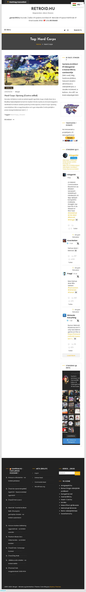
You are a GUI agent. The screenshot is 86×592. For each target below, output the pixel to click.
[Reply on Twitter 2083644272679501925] (69, 225)
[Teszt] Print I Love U (15, 500)
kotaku (63, 502)
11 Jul (71, 243)
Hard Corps (14, 115)
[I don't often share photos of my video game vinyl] (65, 398)
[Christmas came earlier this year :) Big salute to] (71, 417)
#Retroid (71, 217)
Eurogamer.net (67, 494)
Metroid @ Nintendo (69, 508)
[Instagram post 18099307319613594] (65, 392)
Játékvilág (9, 88)
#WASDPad (72, 213)
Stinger (17, 92)
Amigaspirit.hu (66, 485)
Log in (37, 473)
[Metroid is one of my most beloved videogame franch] (65, 423)
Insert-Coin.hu (66, 499)
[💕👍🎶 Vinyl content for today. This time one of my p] (71, 423)
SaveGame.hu (66, 514)
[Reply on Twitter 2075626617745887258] (69, 298)
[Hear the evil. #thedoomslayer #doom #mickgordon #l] (65, 430)
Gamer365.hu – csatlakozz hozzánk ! (16, 471)
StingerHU (71, 175)
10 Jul (75, 273)
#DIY (75, 215)
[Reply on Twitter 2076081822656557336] (69, 256)
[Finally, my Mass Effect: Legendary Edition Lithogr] (65, 405)
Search (77, 30)
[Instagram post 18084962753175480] (77, 392)
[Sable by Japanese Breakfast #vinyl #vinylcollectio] (65, 411)
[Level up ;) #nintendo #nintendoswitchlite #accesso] (65, 417)
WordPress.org (40, 487)
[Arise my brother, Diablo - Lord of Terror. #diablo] (71, 411)
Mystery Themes (55, 587)
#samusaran (73, 288)
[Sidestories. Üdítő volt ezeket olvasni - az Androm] (71, 430)
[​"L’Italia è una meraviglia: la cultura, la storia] (71, 392)
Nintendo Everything (71, 316)
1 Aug (69, 177)
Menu (9, 30)
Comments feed (40, 482)
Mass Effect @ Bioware (70, 505)
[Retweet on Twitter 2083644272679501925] (73, 225)
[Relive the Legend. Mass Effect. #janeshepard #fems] (77, 398)
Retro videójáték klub (69, 511)
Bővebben (8, 120)
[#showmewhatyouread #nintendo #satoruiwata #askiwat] (77, 417)
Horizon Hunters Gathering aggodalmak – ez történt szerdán (17, 529)
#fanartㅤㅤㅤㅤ (71, 292)
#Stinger (71, 220)
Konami (22, 115)
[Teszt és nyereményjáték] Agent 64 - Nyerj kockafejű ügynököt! (17, 492)
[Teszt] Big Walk (13, 556)
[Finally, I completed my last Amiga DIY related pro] (77, 423)
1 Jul (71, 320)
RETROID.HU (43, 9)
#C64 (70, 215)
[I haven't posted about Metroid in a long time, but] (71, 398)
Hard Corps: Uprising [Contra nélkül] (21, 96)
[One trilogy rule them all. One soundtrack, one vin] (77, 411)
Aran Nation (72, 240)
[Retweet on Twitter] (73, 235)
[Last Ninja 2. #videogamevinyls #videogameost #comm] (71, 405)
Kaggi (69, 273)
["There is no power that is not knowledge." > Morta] (77, 405)
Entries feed (39, 478)
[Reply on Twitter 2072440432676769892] (69, 344)
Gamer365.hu (66, 497)
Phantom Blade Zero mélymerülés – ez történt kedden (16, 540)
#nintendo (72, 290)
